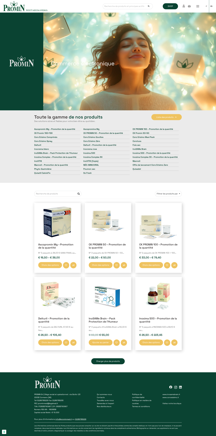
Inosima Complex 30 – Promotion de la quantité (155, 157)
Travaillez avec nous (105, 400)
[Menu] (198, 6)
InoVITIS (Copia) (90, 161)
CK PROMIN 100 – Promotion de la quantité (153, 129)
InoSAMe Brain (139, 149)
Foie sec (136, 145)
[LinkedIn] (180, 387)
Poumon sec (89, 169)
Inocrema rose (90, 149)
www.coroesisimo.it (170, 397)
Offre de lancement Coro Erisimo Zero (150, 165)
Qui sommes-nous (104, 394)
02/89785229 (42, 400)
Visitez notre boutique (171, 403)
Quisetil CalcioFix (42, 173)
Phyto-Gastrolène (42, 169)
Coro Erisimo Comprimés (45, 137)
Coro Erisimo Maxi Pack (144, 137)
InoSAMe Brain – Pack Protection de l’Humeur (56, 153)
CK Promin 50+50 (141, 133)
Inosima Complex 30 (92, 157)
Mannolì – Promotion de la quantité (51, 165)
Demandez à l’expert (105, 403)
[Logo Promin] (25, 6)
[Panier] (189, 6)
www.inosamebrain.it (171, 394)
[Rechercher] (149, 6)
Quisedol (137, 169)
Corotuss (137, 141)
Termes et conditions (141, 406)
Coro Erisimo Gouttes (93, 137)
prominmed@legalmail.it (48, 403)
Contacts (101, 397)
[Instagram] (175, 387)
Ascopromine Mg (91, 129)
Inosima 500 (89, 153)
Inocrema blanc (41, 149)
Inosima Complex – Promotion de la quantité (55, 157)
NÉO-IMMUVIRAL (91, 165)
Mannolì (136, 161)
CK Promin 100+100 (43, 133)
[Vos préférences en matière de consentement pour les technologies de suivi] (4, 432)
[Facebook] (170, 387)
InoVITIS (38, 161)
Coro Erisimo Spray (43, 141)
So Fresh (87, 173)
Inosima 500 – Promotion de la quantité (151, 153)
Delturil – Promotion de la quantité (99, 145)
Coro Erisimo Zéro (91, 141)
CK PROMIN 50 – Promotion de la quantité (103, 133)
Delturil (37, 145)
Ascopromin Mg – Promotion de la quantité (54, 129)
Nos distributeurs (104, 406)
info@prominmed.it (64, 419)
